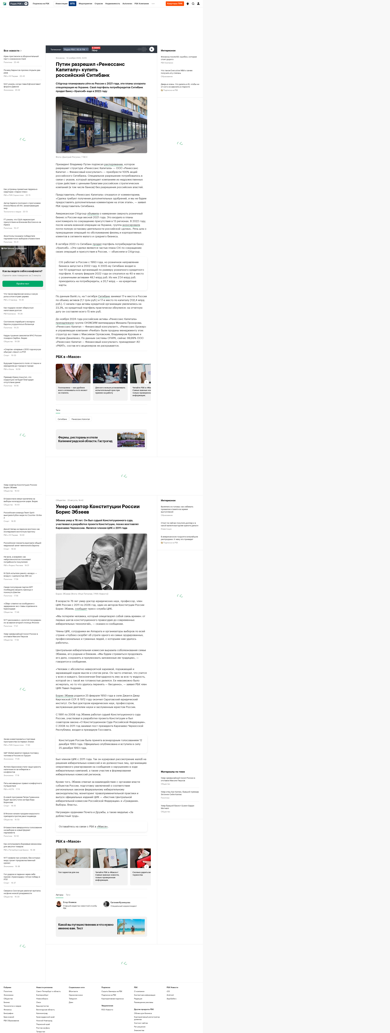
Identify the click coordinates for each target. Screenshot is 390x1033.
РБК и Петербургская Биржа (16, 849)
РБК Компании (10, 313)
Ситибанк (104, 296)
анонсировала (131, 224)
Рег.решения (139, 1026)
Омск (38, 1002)
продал (97, 244)
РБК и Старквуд (10, 299)
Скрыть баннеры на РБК (111, 991)
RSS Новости (107, 1009)
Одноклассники (76, 995)
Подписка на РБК (108, 995)
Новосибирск (42, 998)
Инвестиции (166, 528)
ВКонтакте (73, 991)
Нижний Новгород (44, 1020)
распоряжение (113, 164)
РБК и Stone (9, 368)
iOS (168, 991)
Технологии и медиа (12, 211)
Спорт (6, 355)
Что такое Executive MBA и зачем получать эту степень (176, 71)
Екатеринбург (42, 995)
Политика (8, 62)
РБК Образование (11, 1020)
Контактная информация (144, 995)
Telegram (73, 998)
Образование (167, 76)
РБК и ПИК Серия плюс (14, 194)
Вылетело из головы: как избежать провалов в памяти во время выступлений (177, 509)
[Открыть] (22, 4)
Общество (8, 341)
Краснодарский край (45, 1016)
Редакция (138, 998)
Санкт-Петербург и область (48, 991)
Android (170, 995)
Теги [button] (58, 409)
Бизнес (7, 1002)
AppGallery (171, 998)
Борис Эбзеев (64, 695)
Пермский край (43, 1024)
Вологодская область (45, 1009)
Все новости (11, 50)
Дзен (71, 1002)
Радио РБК (16, 4)
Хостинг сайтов (141, 1023)
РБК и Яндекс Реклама (13, 565)
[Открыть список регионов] (188, 4)
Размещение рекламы (143, 1002)
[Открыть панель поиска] (193, 3)
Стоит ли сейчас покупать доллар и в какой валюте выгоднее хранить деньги (179, 524)
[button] (188, 4)
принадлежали (65, 322)
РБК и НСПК (9, 788)
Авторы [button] (59, 894)
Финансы (60, 57)
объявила (93, 213)
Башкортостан (42, 1006)
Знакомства (139, 1030)
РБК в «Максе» (68, 357)
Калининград (42, 1013)
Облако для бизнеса (143, 1013)
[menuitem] (41, 3)
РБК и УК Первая (11, 75)
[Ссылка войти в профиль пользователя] (198, 3)
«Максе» (102, 826)
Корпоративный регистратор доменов (147, 1018)
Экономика (8, 89)
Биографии (8, 1013)
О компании (139, 991)
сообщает (81, 608)
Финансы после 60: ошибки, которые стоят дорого (179, 57)
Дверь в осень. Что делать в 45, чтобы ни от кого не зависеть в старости (180, 85)
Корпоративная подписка (112, 998)
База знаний (9, 1016)
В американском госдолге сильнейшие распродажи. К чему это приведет (179, 537)
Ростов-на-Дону (43, 1027)
